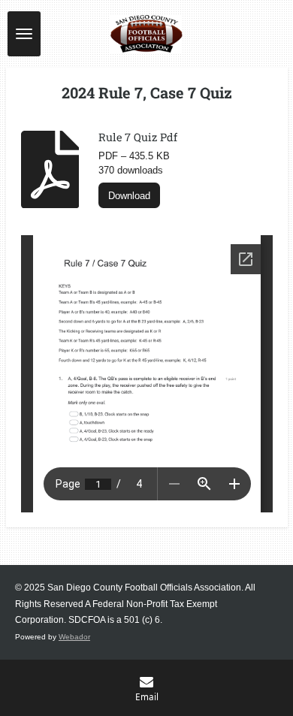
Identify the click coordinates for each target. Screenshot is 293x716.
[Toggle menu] (24, 33)
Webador (74, 637)
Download (129, 195)
